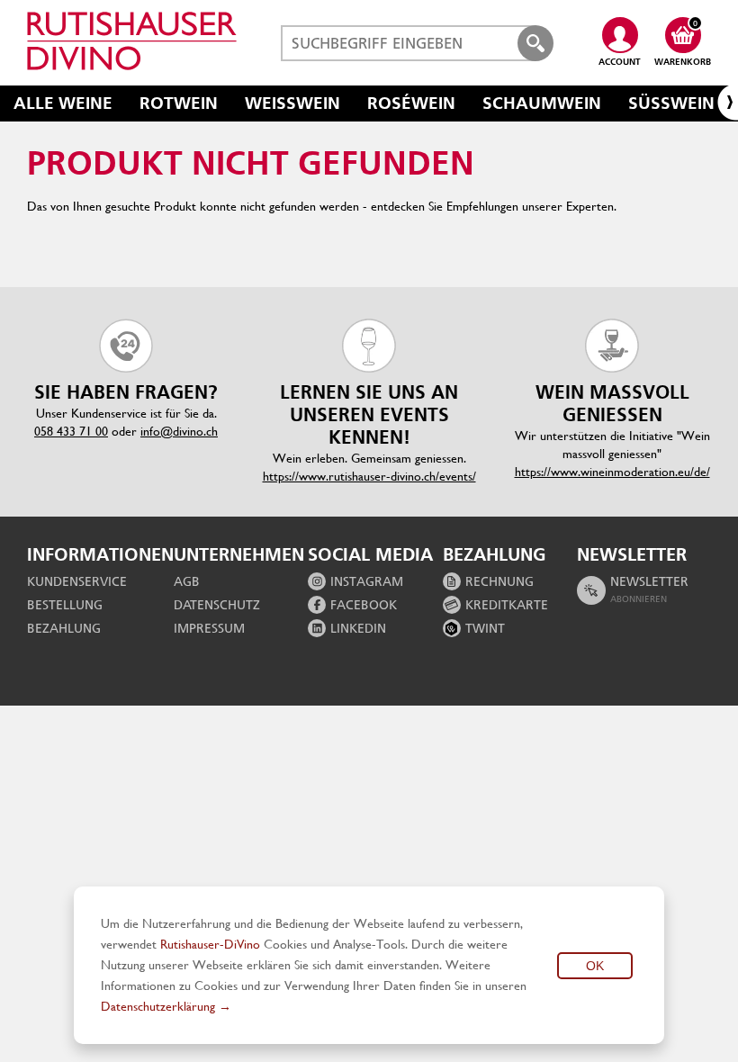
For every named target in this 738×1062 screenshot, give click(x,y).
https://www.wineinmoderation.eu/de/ (612, 471)
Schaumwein (541, 103)
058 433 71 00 (71, 431)
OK (595, 965)
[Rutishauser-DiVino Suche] (536, 43)
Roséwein (411, 103)
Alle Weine (63, 103)
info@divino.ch (179, 431)
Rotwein (179, 103)
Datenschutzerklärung (158, 1006)
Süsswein (671, 103)
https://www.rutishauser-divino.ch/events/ (369, 476)
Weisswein (292, 103)
